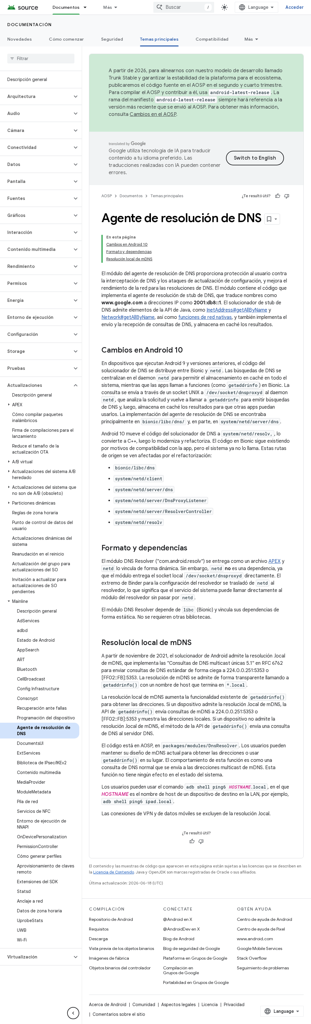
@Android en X (177, 919)
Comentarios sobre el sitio (119, 1014)
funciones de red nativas (205, 317)
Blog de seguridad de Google (191, 948)
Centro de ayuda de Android (264, 919)
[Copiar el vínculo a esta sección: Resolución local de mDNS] (198, 643)
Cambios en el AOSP (153, 114)
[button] (36, 96)
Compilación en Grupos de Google (181, 970)
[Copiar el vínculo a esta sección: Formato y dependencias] (193, 548)
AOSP (106, 195)
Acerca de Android (107, 1004)
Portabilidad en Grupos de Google (196, 982)
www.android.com (255, 938)
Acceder (294, 7)
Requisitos (98, 929)
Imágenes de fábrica (109, 958)
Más (107, 7)
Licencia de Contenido (113, 872)
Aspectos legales (178, 1004)
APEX (274, 561)
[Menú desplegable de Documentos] (88, 7)
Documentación (29, 24)
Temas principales (159, 39)
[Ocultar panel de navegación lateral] (73, 1013)
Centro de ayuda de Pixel (261, 929)
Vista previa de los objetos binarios (121, 948)
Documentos (66, 7)
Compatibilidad (212, 39)
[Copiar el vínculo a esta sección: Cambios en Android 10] (189, 350)
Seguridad (112, 39)
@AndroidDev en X (181, 929)
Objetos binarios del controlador (120, 968)
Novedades (19, 39)
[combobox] (183, 7)
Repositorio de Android (111, 919)
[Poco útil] (286, 196)
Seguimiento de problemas (263, 968)
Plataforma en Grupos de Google (195, 958)
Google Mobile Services (259, 948)
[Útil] (277, 196)
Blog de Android (178, 938)
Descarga (98, 938)
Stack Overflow (252, 958)
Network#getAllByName (128, 317)
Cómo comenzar (66, 39)
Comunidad (143, 1004)
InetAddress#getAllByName (237, 310)
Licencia (210, 1004)
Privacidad (234, 1004)
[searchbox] (40, 58)
